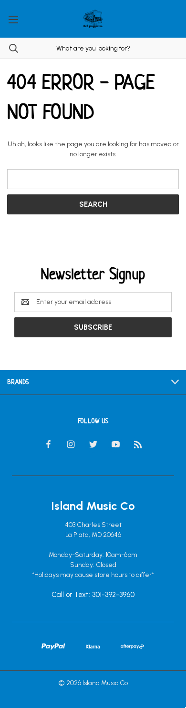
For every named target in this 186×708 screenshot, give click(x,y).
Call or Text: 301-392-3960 (93, 594)
